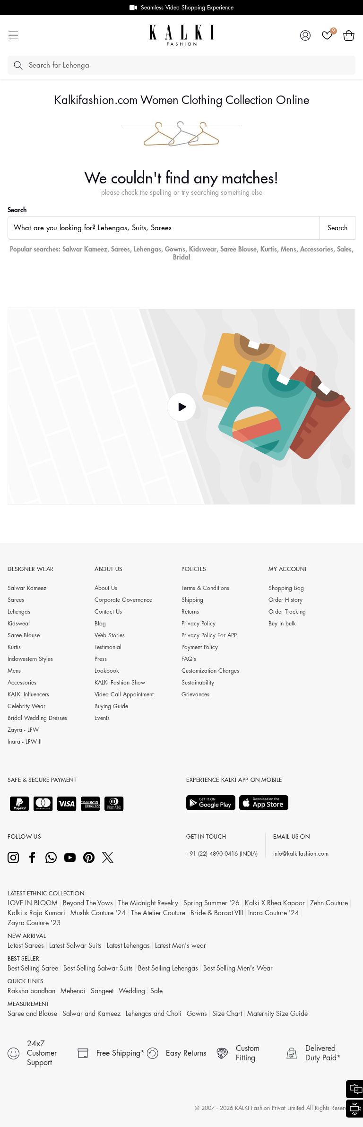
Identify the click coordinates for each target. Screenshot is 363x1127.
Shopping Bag (286, 588)
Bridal (181, 257)
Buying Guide (111, 706)
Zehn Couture (329, 903)
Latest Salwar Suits (75, 945)
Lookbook (107, 671)
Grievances (195, 694)
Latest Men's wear (180, 945)
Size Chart (227, 1013)
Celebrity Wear (26, 706)
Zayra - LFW (23, 730)
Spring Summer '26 (211, 903)
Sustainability (198, 682)
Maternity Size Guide (277, 1013)
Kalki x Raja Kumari (36, 913)
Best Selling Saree (33, 968)
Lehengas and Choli (154, 1013)
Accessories (316, 249)
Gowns (175, 249)
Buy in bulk (282, 623)
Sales (344, 249)
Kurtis (268, 249)
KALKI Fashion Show (120, 682)
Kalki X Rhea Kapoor (275, 903)
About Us (106, 588)
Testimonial (108, 647)
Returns (190, 612)
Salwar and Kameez (91, 1013)
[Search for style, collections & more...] (18, 65)
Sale (156, 991)
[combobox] (164, 228)
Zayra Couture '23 (34, 922)
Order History (285, 600)
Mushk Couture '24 (98, 913)
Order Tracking (287, 612)
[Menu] (13, 35)
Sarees (120, 249)
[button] (348, 35)
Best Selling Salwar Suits (98, 968)
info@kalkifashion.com (300, 854)
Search (17, 210)
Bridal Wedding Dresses (37, 718)
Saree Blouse (238, 249)
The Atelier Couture (158, 913)
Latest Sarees (26, 945)
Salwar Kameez (84, 249)
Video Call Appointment (124, 694)
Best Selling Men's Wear (238, 968)
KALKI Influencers (28, 694)
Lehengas (147, 249)
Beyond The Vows (88, 903)
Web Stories (110, 635)
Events (102, 718)
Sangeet (102, 991)
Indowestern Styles (30, 659)
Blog (100, 623)
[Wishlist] (327, 35)
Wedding (132, 991)
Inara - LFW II (25, 742)
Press (101, 659)
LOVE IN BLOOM (33, 903)
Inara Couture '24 (273, 913)
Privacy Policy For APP (209, 635)
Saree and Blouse (32, 1013)
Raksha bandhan (31, 991)
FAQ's (189, 659)
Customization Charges (210, 671)
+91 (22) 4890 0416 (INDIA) (222, 854)
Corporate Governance (123, 600)
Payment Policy (200, 647)
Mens (288, 249)
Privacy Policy (199, 623)
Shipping (192, 600)
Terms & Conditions (205, 588)
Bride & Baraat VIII (216, 913)
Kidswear (202, 249)
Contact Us (108, 612)
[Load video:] (181, 406)
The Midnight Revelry (148, 903)
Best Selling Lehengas (168, 968)
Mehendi (73, 991)
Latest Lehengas (128, 945)
